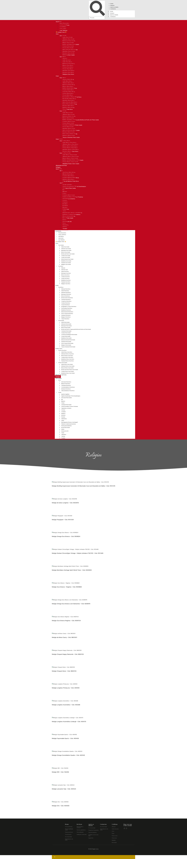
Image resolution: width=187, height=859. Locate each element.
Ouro (57, 34)
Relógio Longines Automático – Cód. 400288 (66, 705)
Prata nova (114, 838)
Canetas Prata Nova (68, 90)
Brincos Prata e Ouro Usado (70, 158)
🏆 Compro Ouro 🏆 (61, 32)
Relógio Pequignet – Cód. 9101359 (63, 519)
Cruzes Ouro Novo (68, 69)
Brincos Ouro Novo (68, 65)
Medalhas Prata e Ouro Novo (71, 149)
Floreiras (65, 207)
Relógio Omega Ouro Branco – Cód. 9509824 (66, 536)
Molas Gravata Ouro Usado (70, 49)
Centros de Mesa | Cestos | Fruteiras (73, 197)
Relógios (58, 167)
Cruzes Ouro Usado (68, 48)
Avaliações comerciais (82, 834)
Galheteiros (66, 209)
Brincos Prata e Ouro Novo (70, 146)
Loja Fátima (63, 27)
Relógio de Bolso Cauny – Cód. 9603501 (64, 637)
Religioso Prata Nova (68, 107)
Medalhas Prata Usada (69, 128)
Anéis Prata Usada (68, 113)
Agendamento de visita (69, 839)
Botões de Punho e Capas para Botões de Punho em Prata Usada (81, 120)
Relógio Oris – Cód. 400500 (60, 805)
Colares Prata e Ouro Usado (70, 162)
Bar (63, 190)
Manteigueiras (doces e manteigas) (72, 212)
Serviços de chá (67, 221)
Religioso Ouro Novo (68, 74)
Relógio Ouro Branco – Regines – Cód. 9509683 (67, 587)
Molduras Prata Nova (68, 179)
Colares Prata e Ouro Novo (70, 148)
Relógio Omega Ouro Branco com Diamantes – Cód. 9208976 (71, 603)
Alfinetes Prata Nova (68, 83)
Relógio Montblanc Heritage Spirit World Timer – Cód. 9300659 (72, 570)
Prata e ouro (59, 348)
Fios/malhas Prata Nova (69, 99)
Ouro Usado (63, 35)
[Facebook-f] (124, 828)
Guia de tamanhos (92, 832)
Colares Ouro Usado (68, 46)
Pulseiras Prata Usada (69, 132)
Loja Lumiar (63, 28)
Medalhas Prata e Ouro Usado (71, 163)
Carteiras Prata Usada (69, 121)
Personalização (80, 832)
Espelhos (65, 204)
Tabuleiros (65, 225)
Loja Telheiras (63, 30)
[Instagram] (126, 828)
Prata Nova (63, 77)
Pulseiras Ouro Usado (69, 53)
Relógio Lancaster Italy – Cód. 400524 (64, 789)
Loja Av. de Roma (64, 25)
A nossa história (68, 826)
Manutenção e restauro (80, 827)
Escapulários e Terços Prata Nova (72, 97)
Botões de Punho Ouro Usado (71, 44)
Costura (65, 200)
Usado (61, 183)
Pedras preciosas (69, 832)
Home (111, 3)
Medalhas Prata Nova (68, 100)
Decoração (59, 378)
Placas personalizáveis (69, 216)
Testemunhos (68, 834)
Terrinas (65, 226)
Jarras (64, 211)
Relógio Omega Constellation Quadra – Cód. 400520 (68, 755)
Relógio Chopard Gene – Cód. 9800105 (64, 671)
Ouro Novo (63, 56)
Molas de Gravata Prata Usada (71, 130)
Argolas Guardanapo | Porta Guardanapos (74, 186)
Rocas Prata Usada (68, 218)
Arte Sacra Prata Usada (69, 188)
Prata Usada (63, 111)
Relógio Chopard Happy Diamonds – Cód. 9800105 (68, 654)
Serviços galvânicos (81, 830)
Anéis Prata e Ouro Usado (70, 155)
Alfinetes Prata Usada (69, 114)
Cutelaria (65, 202)
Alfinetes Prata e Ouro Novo (70, 144)
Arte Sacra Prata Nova (69, 172)
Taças (64, 223)
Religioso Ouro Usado (69, 55)
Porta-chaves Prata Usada (70, 134)
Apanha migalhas (67, 184)
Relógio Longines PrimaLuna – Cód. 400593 (65, 688)
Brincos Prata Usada (68, 118)
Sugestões (90, 838)
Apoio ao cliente (114, 7)
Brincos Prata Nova (68, 86)
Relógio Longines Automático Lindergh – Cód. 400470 (69, 721)
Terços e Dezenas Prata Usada (71, 137)
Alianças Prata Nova (68, 79)
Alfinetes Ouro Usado (68, 39)
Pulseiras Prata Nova (68, 106)
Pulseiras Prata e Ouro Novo (70, 151)
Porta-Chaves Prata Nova (70, 104)
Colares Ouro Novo (68, 67)
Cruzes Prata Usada (68, 127)
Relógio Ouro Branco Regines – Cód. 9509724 (66, 620)
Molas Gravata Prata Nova (70, 102)
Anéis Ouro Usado (68, 37)
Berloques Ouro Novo (69, 63)
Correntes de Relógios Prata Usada (72, 125)
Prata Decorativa (64, 23)
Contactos (113, 9)
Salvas (64, 219)
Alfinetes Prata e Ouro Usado (71, 156)
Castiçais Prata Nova (68, 176)
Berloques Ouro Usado (69, 41)
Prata (57, 76)
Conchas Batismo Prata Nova (71, 177)
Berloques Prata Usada (69, 116)
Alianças (65, 58)
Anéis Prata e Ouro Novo (69, 142)
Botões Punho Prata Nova (70, 88)
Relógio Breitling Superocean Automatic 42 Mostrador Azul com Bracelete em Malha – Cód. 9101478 (83, 486)
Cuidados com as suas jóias (93, 835)
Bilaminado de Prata (61, 165)
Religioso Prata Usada (69, 135)
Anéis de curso (67, 60)
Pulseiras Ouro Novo (68, 72)
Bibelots (65, 191)
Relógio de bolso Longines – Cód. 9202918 (65, 503)
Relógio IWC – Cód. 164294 (60, 772)
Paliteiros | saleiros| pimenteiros (71, 214)
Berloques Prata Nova (69, 84)
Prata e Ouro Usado (65, 153)
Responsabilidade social (69, 829)
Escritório (65, 205)
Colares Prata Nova (68, 93)
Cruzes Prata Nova (68, 95)
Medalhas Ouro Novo (68, 70)
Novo (61, 170)
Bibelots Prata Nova (68, 174)
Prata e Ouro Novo (65, 141)
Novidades (58, 231)
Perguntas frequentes (93, 830)
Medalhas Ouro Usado (69, 51)
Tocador (65, 228)
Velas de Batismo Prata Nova (71, 181)
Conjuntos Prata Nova (69, 91)
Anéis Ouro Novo (67, 62)
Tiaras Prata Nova (68, 109)
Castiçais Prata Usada (69, 195)
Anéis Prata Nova (67, 81)
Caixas (64, 193)
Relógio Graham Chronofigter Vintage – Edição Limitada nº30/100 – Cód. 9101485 (77, 553)
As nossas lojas (68, 836)
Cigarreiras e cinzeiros (69, 198)
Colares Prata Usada (68, 123)
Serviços (112, 5)
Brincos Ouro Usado (68, 42)
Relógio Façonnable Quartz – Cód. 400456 (65, 738)
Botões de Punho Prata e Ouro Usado (73, 160)
